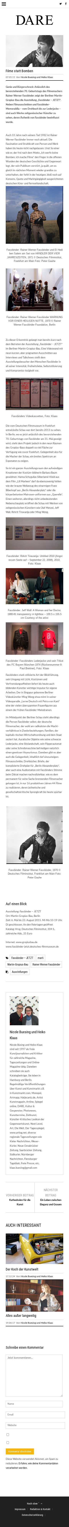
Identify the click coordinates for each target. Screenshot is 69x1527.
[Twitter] (60, 4)
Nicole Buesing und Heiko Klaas (37, 77)
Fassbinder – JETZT (22, 957)
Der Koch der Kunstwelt (22, 1269)
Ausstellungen (20, 971)
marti (41, 957)
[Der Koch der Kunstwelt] (34, 1263)
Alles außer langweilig (21, 1316)
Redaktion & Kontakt (40, 1509)
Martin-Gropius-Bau (17, 964)
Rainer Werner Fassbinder (46, 964)
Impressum (20, 1509)
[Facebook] (66, 4)
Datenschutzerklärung (32, 1514)
